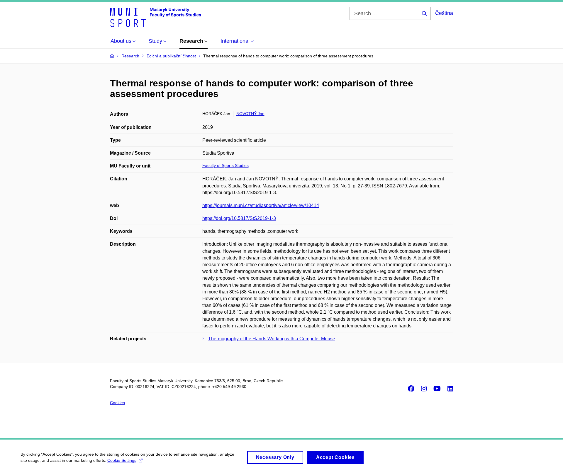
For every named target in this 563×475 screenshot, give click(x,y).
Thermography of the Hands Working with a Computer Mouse (271, 338)
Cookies (117, 402)
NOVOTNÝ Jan (250, 113)
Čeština (444, 13)
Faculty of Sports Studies (225, 165)
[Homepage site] (155, 17)
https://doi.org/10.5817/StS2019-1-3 (239, 218)
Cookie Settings (121, 460)
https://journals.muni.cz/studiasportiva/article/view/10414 (260, 205)
